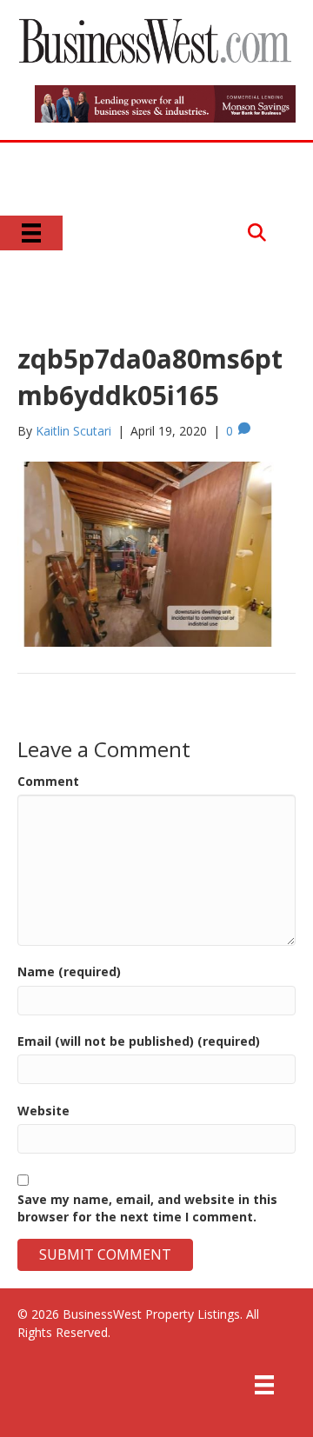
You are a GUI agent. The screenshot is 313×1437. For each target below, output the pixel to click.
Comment (48, 781)
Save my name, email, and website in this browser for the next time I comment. (147, 1208)
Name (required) (69, 971)
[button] (257, 232)
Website (43, 1110)
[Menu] (31, 233)
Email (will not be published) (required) (138, 1041)
